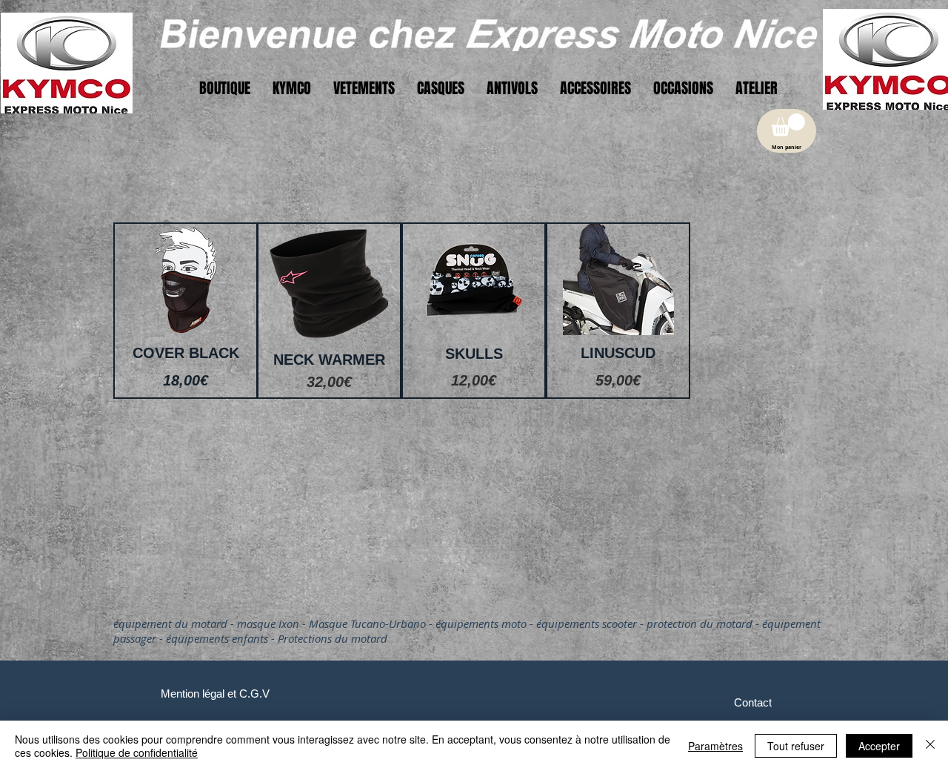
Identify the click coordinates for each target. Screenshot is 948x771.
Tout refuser (795, 745)
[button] (788, 124)
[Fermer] (930, 745)
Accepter (879, 745)
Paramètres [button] (715, 745)
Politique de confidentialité (137, 752)
